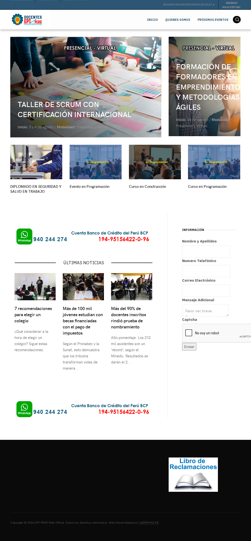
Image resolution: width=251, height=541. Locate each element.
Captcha (189, 319)
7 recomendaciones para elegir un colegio (33, 314)
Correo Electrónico (198, 280)
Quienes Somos (177, 20)
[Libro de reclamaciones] (193, 474)
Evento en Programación (89, 186)
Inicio (152, 20)
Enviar (189, 346)
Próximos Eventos (213, 20)
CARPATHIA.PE (148, 522)
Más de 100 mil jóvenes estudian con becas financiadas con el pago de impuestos (83, 320)
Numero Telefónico (199, 260)
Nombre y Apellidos (199, 241)
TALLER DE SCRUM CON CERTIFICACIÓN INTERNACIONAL (74, 109)
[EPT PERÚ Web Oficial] (26, 19)
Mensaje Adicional (198, 300)
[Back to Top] (236, 526)
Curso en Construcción (147, 186)
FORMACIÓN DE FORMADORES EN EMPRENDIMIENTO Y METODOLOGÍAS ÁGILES (208, 86)
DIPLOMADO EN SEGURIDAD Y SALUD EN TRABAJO (36, 189)
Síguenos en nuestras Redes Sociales (187, 4)
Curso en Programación (207, 186)
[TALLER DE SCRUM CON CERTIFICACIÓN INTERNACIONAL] (86, 87)
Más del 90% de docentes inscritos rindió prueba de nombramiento (128, 317)
